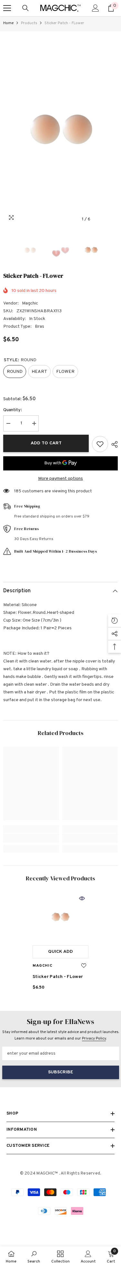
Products (29, 23)
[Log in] (95, 8)
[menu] (7, 8)
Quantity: (12, 410)
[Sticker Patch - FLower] (60, 917)
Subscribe (60, 1072)
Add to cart (46, 443)
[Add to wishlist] (100, 444)
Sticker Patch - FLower (58, 977)
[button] (99, 219)
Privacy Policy (94, 1038)
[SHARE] (113, 444)
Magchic (30, 303)
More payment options (60, 478)
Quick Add (60, 951)
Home (8, 23)
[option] (60, 128)
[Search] (25, 8)
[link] (31, 838)
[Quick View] (82, 898)
